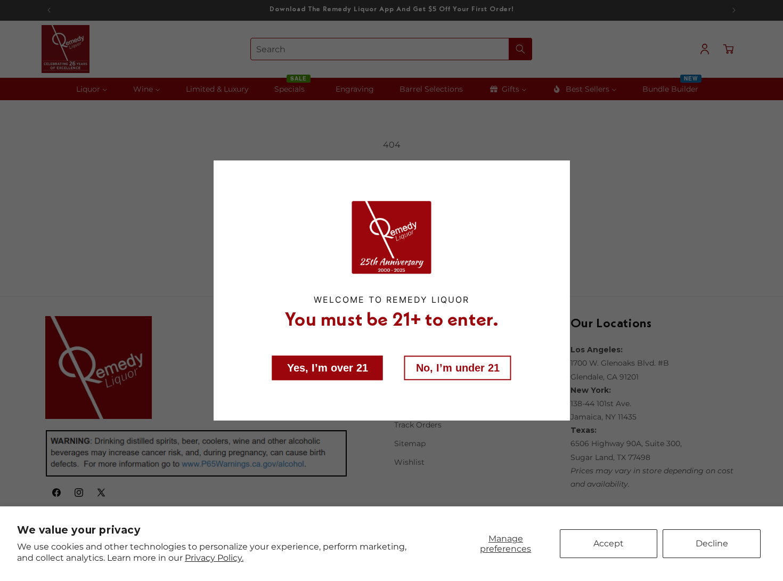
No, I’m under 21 (458, 368)
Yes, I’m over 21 (327, 368)
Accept (608, 543)
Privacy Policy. (214, 558)
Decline (712, 543)
